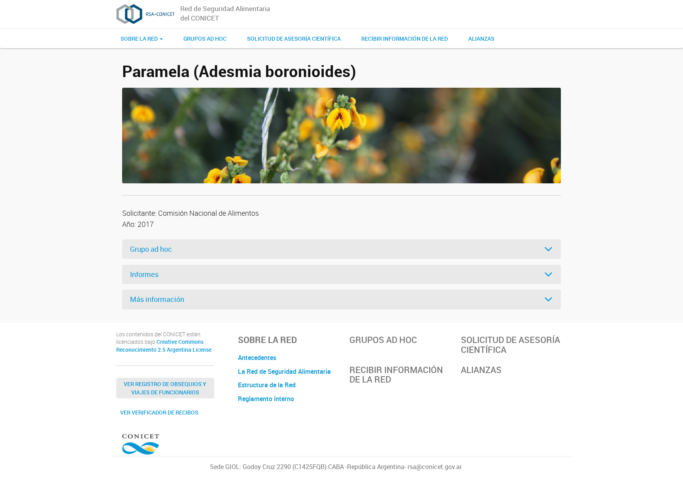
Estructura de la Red (267, 385)
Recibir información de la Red (404, 38)
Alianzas (481, 38)
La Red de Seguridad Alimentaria (284, 371)
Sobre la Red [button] (140, 38)
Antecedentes (257, 357)
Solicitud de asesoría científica (294, 38)
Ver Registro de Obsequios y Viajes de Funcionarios (165, 388)
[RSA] (145, 14)
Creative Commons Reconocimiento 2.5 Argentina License (163, 345)
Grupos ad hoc (204, 38)
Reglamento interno (266, 398)
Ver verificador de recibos (159, 412)
